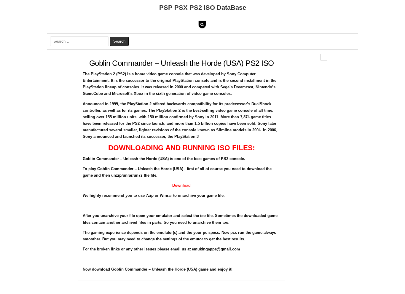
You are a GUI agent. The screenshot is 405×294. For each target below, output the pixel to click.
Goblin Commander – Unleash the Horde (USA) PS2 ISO (181, 63)
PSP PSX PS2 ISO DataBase (202, 7)
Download (181, 185)
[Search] (202, 24)
